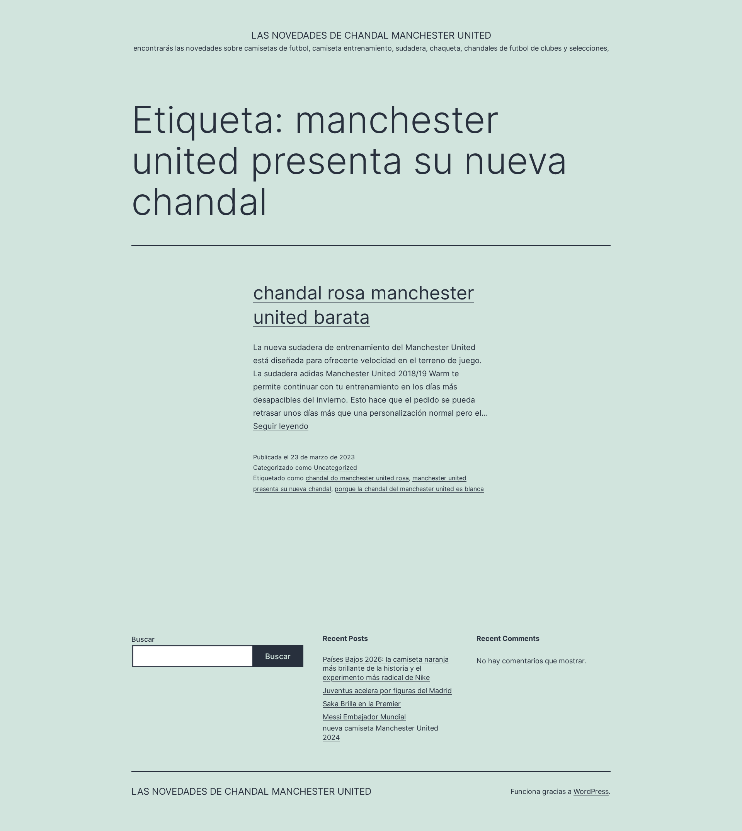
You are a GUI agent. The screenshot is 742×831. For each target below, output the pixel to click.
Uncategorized (335, 467)
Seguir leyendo (280, 426)
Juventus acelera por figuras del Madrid (387, 691)
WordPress (591, 791)
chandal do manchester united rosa (357, 478)
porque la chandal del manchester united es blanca (409, 489)
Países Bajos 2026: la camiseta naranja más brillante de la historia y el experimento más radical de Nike (386, 668)
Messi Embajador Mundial (364, 717)
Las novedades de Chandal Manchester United (371, 35)
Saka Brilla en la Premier (362, 704)
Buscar (143, 639)
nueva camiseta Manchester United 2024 (380, 732)
